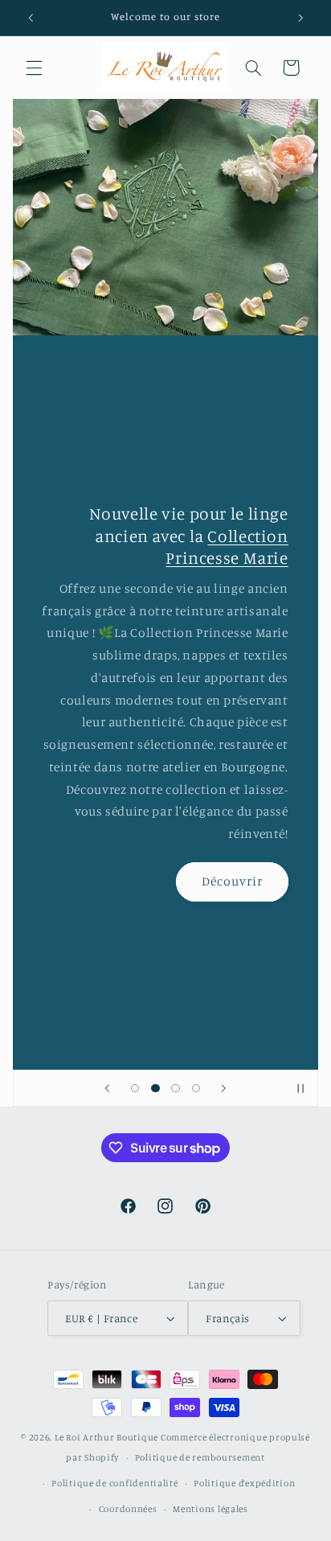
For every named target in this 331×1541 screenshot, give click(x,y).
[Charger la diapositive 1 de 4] (135, 1088)
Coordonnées (128, 1508)
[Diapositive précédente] (107, 1088)
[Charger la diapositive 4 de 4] (196, 1088)
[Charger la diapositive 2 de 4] (155, 1088)
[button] (33, 67)
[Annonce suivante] (300, 17)
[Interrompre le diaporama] (300, 1088)
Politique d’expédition (244, 1483)
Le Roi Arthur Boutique (106, 1437)
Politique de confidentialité (114, 1483)
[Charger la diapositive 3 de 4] (176, 1088)
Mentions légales (210, 1508)
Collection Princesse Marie (227, 546)
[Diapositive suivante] (223, 1088)
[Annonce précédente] (30, 17)
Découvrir (232, 881)
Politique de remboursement (200, 1457)
